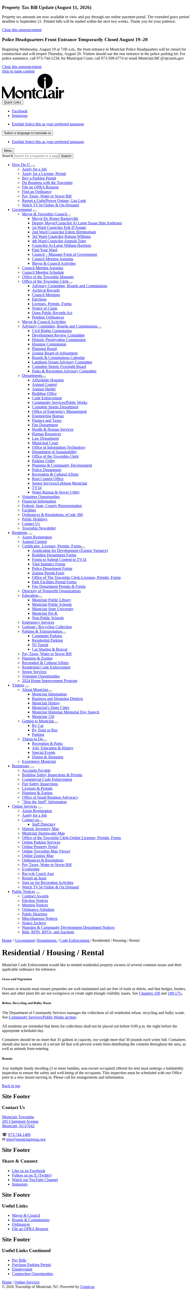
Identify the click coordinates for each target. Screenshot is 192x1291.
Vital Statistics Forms (48, 564)
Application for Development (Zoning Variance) (70, 550)
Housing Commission (49, 344)
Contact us (30, 820)
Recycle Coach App (38, 873)
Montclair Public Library (51, 600)
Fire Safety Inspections (40, 784)
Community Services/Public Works (59, 402)
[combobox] (27, 133)
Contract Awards (35, 896)
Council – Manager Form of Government (64, 254)
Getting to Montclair (38, 721)
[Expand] (33, 166)
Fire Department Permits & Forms (59, 586)
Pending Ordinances (48, 317)
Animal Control (44, 384)
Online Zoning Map (38, 856)
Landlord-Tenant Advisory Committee (62, 362)
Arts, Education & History (53, 748)
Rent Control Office (48, 479)
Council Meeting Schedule (43, 272)
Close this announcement (22, 30)
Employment (22, 1269)
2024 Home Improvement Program (49, 681)
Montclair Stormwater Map (43, 833)
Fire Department (45, 425)
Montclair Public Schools (52, 604)
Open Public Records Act (52, 313)
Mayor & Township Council (44, 214)
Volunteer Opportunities (41, 497)
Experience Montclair (39, 761)
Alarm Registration (37, 537)
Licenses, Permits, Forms (52, 304)
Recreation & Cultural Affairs (55, 474)
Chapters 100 (149, 993)
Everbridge (31, 869)
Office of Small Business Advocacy (50, 797)
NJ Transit (40, 645)
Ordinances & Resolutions (43, 860)
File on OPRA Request (40, 187)
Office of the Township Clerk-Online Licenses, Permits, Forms (71, 838)
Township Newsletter (39, 528)
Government (22, 209)
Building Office (44, 393)
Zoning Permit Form (48, 573)
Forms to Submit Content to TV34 (59, 559)
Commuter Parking (47, 636)
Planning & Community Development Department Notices (68, 927)
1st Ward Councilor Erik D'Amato (59, 227)
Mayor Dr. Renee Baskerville (55, 218)
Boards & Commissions (31, 1220)
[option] (101, 124)
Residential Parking (47, 640)
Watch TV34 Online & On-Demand (50, 205)
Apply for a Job (34, 169)
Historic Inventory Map (40, 829)
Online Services (24, 806)
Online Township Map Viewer (46, 851)
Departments (32, 375)
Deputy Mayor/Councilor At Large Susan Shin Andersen (77, 223)
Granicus (87, 1287)
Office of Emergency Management (59, 411)
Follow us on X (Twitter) (32, 1175)
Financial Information (39, 501)
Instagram (20, 1184)
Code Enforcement (47, 398)
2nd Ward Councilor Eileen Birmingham (64, 232)
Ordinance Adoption (38, 909)
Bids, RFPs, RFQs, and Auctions (48, 932)
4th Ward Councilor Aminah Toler (59, 241)
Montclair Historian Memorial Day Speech (65, 712)
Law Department (45, 438)
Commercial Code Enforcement (47, 779)
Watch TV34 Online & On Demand (50, 887)
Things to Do (32, 739)
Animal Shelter (44, 389)
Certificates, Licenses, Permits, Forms (51, 546)
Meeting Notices (35, 905)
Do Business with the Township (47, 182)
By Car (38, 725)
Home (7, 940)
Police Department (46, 470)
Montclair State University (53, 609)
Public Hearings (34, 914)
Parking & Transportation (42, 631)
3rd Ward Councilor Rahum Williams (61, 236)
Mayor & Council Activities (54, 263)
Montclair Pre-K (45, 613)
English (48, 124)
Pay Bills (19, 1260)
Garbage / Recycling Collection (47, 627)
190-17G (175, 993)
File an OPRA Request (30, 1229)
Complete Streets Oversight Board (59, 366)
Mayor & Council (26, 1215)
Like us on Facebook (28, 1171)
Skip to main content (18, 71)
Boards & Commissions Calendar (58, 357)
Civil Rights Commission (52, 331)
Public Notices (23, 891)
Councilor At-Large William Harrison (61, 245)
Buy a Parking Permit (39, 178)
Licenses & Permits (37, 788)
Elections (39, 299)
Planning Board (44, 348)
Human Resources (46, 434)
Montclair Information (49, 694)
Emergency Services (38, 622)
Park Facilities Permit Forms (54, 582)
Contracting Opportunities (32, 1274)
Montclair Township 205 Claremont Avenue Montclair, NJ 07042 (20, 1121)
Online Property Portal (40, 847)
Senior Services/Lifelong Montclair (59, 483)
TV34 (37, 488)
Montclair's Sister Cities (50, 707)
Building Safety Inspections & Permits (52, 775)
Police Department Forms (52, 568)
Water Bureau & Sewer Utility (56, 492)
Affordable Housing (48, 380)
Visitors (18, 685)
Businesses (20, 766)
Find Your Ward (44, 250)
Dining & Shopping (47, 757)
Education (30, 595)
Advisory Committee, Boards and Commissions (69, 286)
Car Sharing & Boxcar (50, 649)
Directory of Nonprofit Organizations (51, 591)
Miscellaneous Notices (40, 918)
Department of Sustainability (54, 452)
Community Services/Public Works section (42, 1017)
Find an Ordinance (37, 191)
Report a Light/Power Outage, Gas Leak (54, 200)
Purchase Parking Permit (31, 1265)
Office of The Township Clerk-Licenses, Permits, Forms (76, 577)
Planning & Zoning (37, 658)
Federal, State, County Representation (52, 506)
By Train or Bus (45, 730)
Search (7, 156)
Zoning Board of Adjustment (55, 353)
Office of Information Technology (59, 447)
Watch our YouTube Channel (35, 1180)
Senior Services (34, 672)
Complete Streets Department (55, 407)
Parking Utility (43, 461)
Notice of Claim (44, 308)
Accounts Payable (36, 770)
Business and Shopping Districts (57, 698)
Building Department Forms (54, 555)
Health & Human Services (53, 429)
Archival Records (46, 290)
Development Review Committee (58, 335)
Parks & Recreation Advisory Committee (64, 371)
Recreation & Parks (47, 743)
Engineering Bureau (48, 416)
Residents (19, 532)
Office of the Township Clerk (45, 281)
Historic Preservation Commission (59, 340)
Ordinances (21, 1224)
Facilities (29, 510)
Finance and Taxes (47, 420)
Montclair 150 (43, 716)
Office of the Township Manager (48, 277)
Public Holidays (34, 519)
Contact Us (31, 523)
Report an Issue (34, 878)
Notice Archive (34, 923)
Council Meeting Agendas (52, 259)
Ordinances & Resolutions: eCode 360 (52, 515)
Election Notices (35, 900)
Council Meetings (46, 295)
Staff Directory (44, 824)
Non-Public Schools (48, 618)
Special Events (43, 752)
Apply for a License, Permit (44, 174)
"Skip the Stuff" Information (44, 802)
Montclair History (46, 703)
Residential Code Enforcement (46, 667)
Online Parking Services (41, 842)
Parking (38, 734)
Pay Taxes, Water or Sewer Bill (47, 196)
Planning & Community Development (62, 465)
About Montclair (35, 690)
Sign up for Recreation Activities (48, 882)
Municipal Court (45, 443)
